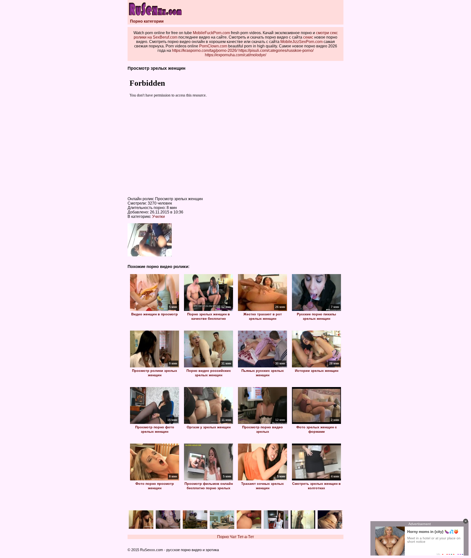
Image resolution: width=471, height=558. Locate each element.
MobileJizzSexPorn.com (301, 42)
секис (308, 37)
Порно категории (147, 21)
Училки (158, 216)
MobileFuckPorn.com (211, 33)
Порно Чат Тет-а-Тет (235, 537)
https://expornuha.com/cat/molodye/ (235, 55)
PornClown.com (213, 46)
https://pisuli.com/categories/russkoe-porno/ (276, 50)
